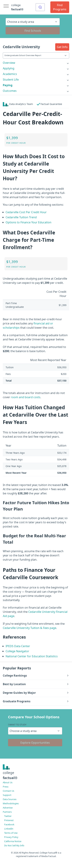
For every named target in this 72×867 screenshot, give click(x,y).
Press (5, 786)
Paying (7, 85)
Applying (8, 68)
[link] (36, 62)
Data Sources (9, 799)
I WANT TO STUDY (17, 724)
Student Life (11, 79)
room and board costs (25, 397)
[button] (62, 47)
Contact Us (8, 790)
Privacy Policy (11, 837)
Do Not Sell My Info (14, 845)
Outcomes (10, 91)
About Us (7, 782)
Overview (9, 63)
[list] (36, 62)
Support (7, 795)
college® (10, 775)
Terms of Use (10, 832)
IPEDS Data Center (18, 646)
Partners (7, 811)
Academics (10, 74)
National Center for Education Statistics (32, 656)
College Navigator (17, 651)
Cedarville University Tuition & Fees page (29, 628)
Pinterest (9, 820)
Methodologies (11, 803)
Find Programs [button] (59, 7)
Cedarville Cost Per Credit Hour (26, 212)
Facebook (9, 824)
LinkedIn (8, 828)
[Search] (40, 7)
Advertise (8, 807)
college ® (17, 7)
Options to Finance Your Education (28, 222)
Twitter (8, 816)
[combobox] (40, 7)
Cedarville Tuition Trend (21, 217)
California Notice (12, 841)
